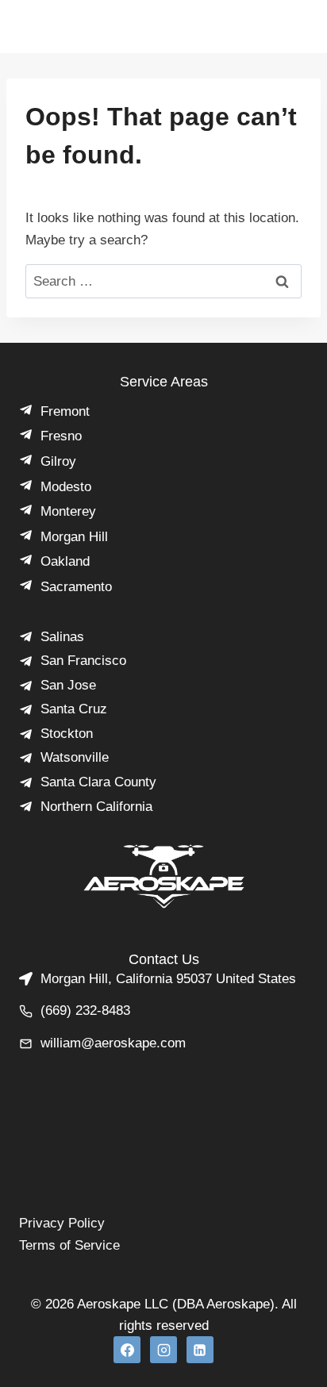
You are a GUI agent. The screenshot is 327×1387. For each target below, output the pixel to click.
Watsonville (74, 757)
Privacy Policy (62, 1223)
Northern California (96, 806)
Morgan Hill (74, 536)
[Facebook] (126, 1349)
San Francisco (83, 660)
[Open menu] (255, 34)
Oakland (65, 561)
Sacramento (76, 586)
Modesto (65, 486)
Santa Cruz (73, 709)
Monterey (68, 511)
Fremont (65, 411)
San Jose (68, 685)
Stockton (66, 733)
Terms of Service (69, 1245)
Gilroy (58, 461)
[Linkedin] (200, 1349)
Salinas (62, 636)
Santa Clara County (98, 782)
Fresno (61, 436)
